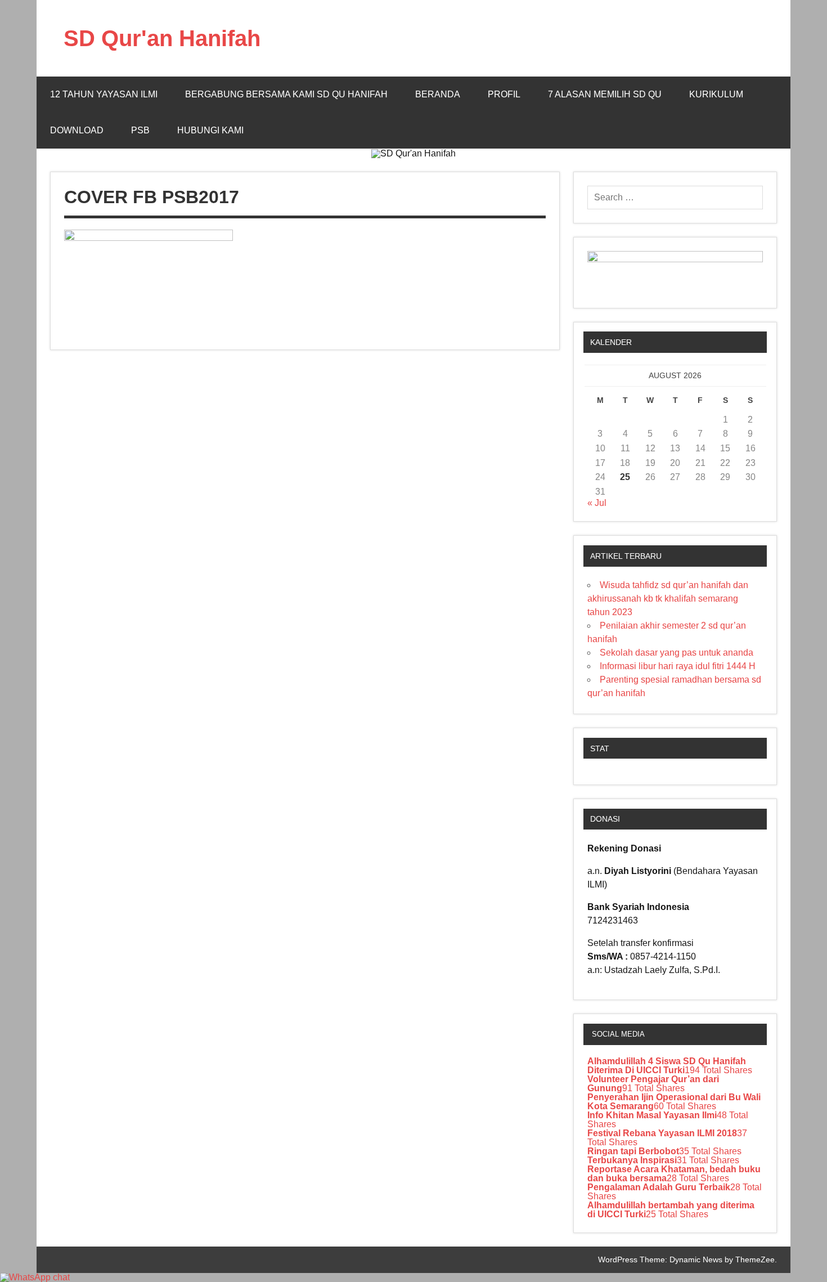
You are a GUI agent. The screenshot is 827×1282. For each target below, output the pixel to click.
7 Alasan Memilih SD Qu (605, 94)
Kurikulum (716, 94)
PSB (140, 130)
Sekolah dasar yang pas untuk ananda (676, 652)
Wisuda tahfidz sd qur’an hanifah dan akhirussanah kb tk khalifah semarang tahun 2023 (667, 598)
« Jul (596, 503)
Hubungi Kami (210, 130)
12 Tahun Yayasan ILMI (104, 94)
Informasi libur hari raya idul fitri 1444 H (678, 666)
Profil (504, 94)
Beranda (437, 94)
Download (77, 130)
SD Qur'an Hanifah (162, 38)
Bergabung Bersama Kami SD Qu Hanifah (286, 94)
